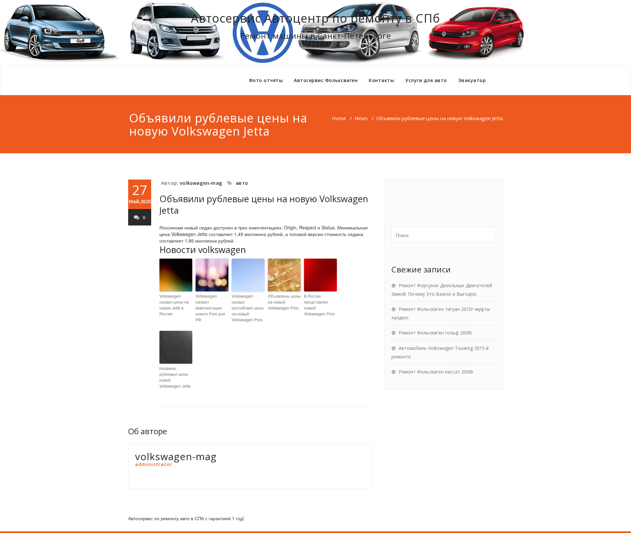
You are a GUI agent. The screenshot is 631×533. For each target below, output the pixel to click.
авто (242, 183)
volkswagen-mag (201, 183)
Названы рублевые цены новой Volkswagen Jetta (175, 377)
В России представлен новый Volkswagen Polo (319, 304)
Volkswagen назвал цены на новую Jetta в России (174, 304)
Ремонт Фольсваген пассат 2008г (436, 372)
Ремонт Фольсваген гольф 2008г (436, 333)
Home (339, 118)
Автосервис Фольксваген (326, 80)
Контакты (381, 80)
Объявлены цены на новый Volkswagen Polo (284, 301)
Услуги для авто (426, 80)
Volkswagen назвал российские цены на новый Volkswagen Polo (248, 307)
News (361, 118)
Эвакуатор (472, 80)
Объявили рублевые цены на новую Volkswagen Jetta (263, 204)
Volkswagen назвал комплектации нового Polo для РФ (210, 307)
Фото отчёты (266, 80)
